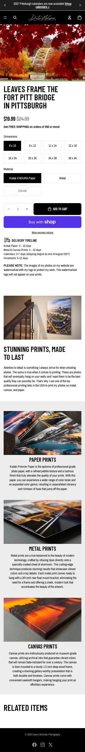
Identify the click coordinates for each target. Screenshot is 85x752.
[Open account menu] (70, 18)
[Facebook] (34, 744)
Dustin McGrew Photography (46, 734)
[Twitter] (50, 744)
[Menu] (5, 17)
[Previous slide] (5, 5)
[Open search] (15, 18)
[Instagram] (42, 744)
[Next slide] (80, 5)
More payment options (42, 232)
